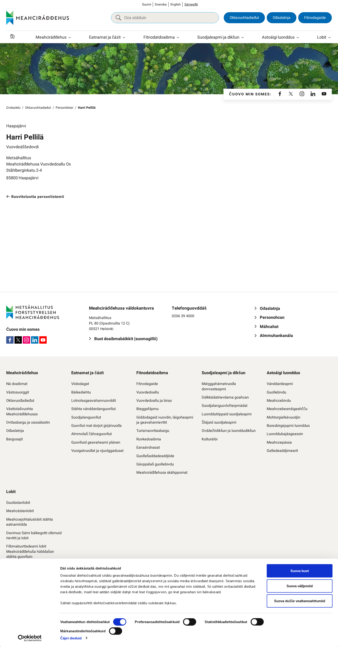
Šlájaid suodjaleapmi (219, 422)
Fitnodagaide (315, 17)
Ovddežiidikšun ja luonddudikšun (229, 430)
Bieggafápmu (147, 408)
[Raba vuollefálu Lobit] (329, 37)
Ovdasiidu (13, 107)
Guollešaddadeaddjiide (155, 456)
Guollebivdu (276, 392)
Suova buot (299, 571)
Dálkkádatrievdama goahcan (225, 397)
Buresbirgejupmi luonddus (288, 425)
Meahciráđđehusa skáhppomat (161, 472)
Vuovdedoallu (147, 392)
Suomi (146, 4)
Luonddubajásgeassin (285, 433)
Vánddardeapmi (280, 383)
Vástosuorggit (17, 392)
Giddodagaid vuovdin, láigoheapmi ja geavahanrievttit (164, 420)
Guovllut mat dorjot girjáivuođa (96, 425)
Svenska (161, 4)
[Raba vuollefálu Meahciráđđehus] (69, 37)
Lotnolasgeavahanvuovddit (93, 400)
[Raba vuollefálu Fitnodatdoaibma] (178, 37)
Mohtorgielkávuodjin (283, 417)
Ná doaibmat (16, 383)
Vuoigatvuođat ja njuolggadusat (97, 450)
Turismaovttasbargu (152, 430)
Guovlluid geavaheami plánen (95, 442)
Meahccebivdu (279, 400)
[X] (290, 94)
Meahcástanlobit (20, 510)
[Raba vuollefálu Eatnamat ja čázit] (124, 37)
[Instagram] (301, 94)
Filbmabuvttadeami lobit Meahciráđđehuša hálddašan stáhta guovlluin (30, 551)
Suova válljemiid (299, 586)
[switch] (189, 622)
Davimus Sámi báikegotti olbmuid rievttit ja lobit (34, 535)
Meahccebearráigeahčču (287, 408)
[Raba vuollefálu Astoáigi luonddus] (297, 37)
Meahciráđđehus (51, 37)
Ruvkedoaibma (148, 439)
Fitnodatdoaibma (159, 37)
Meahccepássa (279, 442)
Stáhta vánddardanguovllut (93, 408)
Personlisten (64, 107)
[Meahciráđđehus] (37, 17)
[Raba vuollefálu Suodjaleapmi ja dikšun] (242, 37)
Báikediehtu (81, 392)
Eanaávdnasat (148, 447)
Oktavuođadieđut (20, 400)
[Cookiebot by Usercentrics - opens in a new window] (30, 638)
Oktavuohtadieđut (244, 17)
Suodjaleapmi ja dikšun (218, 37)
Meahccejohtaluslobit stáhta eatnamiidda (29, 522)
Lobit (321, 37)
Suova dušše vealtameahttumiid (299, 601)
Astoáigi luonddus (278, 37)
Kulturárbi (210, 439)
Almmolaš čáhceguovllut (91, 433)
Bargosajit (14, 439)
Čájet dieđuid (71, 638)
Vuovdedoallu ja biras (154, 400)
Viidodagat (80, 383)
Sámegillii (191, 4)
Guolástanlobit (18, 502)
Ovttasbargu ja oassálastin (28, 422)
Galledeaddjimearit (282, 450)
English (175, 4)
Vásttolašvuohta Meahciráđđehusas (22, 411)
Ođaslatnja (281, 17)
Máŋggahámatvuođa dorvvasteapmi (219, 386)
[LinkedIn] (312, 94)
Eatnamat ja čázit (105, 37)
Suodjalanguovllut (86, 417)
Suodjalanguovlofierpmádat (224, 405)
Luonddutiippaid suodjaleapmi (227, 414)
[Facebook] (279, 94)
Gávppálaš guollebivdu (155, 464)
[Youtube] (323, 94)
